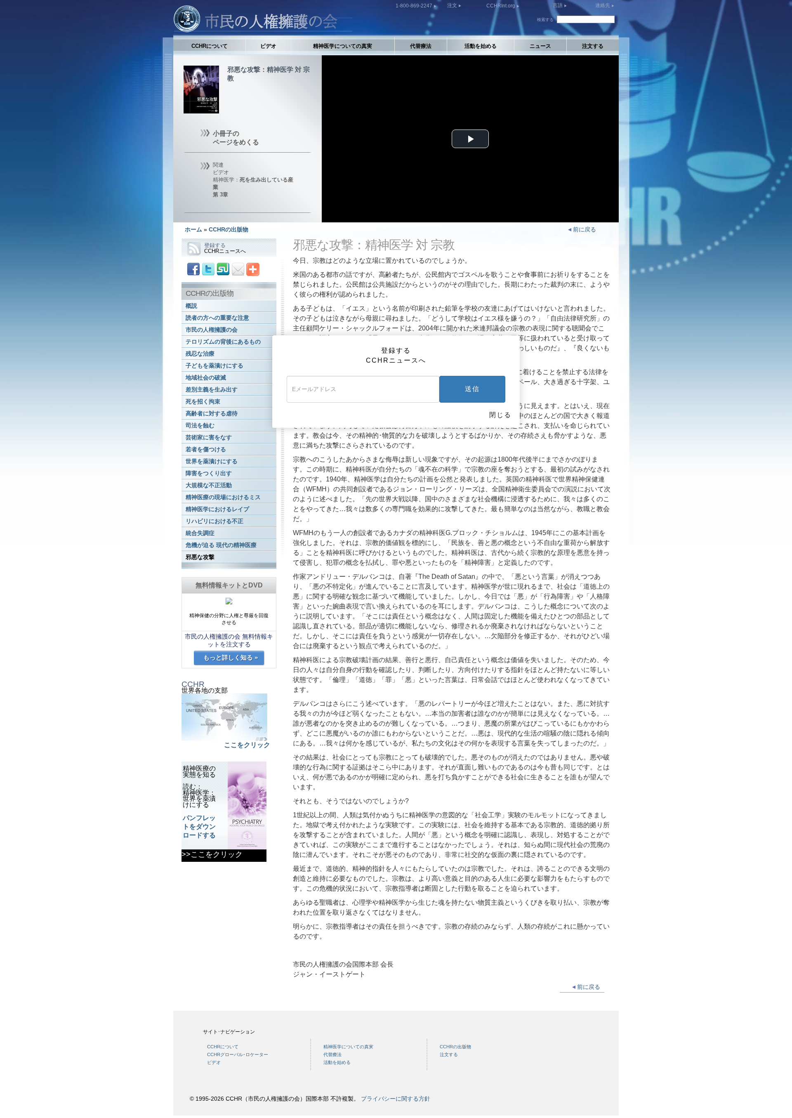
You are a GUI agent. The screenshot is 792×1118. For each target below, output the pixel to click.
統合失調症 (200, 533)
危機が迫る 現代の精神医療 (221, 545)
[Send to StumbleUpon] (223, 268)
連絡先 (603, 5)
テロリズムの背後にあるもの (223, 342)
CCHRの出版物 (228, 229)
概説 (191, 306)
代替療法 (420, 46)
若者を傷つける (206, 449)
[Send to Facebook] (193, 268)
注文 (452, 5)
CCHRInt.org (501, 6)
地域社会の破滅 (206, 378)
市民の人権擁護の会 (212, 330)
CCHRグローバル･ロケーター (237, 1054)
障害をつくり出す (209, 473)
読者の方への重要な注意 (217, 318)
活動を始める (480, 46)
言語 (558, 5)
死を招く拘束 (203, 402)
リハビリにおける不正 (214, 521)
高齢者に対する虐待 (212, 413)
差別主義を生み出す (212, 390)
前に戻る (583, 229)
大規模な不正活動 (209, 485)
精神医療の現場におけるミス (223, 497)
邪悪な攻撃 (200, 557)
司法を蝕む (200, 425)
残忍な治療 (200, 354)
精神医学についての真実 (342, 46)
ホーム (193, 229)
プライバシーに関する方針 (395, 1098)
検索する (545, 19)
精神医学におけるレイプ (217, 509)
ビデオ (268, 46)
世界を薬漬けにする (212, 461)
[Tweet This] (208, 268)
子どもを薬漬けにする (214, 366)
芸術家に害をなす (209, 437)
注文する (592, 46)
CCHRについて (209, 46)
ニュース (540, 46)
